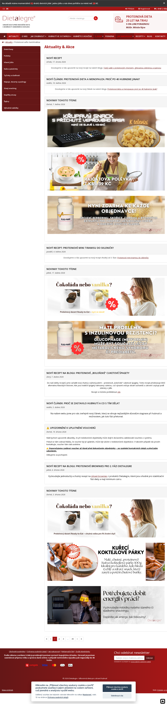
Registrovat (145, 8)
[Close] (164, 3)
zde (118, 392)
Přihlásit (130, 8)
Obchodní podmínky (17, 651)
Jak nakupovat (54, 651)
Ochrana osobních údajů (37, 651)
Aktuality (9, 42)
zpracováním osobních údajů (141, 662)
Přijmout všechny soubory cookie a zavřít (117, 688)
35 (73, 639)
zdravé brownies (99, 476)
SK (7, 8)
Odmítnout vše (117, 696)
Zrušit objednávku (83, 651)
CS (4, 8)
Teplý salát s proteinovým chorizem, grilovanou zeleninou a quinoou (132, 68)
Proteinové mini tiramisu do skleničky (133, 257)
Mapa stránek (7, 690)
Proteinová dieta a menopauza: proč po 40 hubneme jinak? (132, 89)
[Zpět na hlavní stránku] (19, 19)
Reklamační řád (67, 651)
